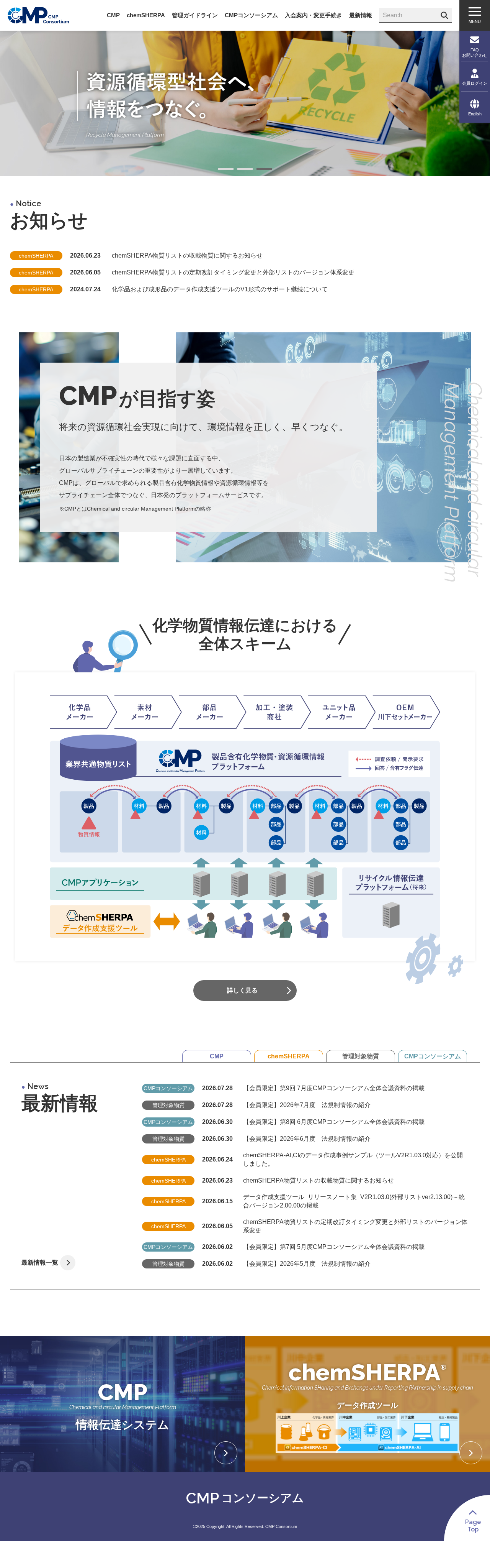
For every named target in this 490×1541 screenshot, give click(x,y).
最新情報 (360, 15)
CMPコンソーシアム (432, 1056)
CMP (217, 1056)
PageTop (473, 1525)
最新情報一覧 (39, 1262)
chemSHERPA (289, 1056)
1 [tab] (226, 170)
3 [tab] (264, 170)
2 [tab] (245, 170)
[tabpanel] (245, 103)
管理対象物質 (360, 1056)
